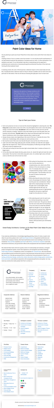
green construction (47, 257)
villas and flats (11, 242)
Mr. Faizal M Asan (36, 251)
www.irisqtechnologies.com (30, 405)
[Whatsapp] (21, 381)
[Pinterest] (22, 387)
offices (30, 242)
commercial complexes (39, 242)
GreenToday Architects (28, 238)
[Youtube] (21, 387)
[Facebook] (21, 385)
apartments (23, 242)
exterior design (38, 257)
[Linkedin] (23, 385)
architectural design (11, 257)
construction (20, 257)
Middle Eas (6, 255)
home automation (6, 259)
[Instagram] (22, 385)
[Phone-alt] (23, 381)
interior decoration (28, 257)
